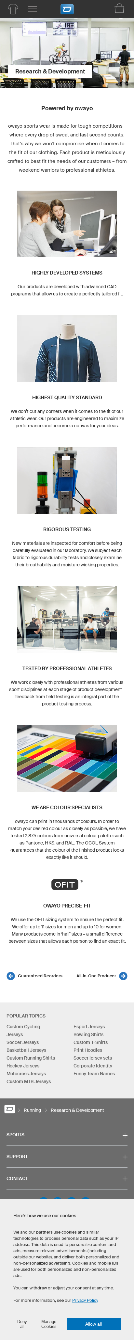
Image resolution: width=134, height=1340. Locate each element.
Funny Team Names (94, 1073)
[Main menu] (32, 9)
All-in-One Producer (96, 975)
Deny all (22, 1324)
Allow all (93, 1324)
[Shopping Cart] (119, 8)
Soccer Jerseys (23, 1042)
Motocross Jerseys (26, 1073)
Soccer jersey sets (93, 1058)
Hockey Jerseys (23, 1065)
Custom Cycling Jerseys (23, 1030)
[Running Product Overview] (13, 9)
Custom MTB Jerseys (29, 1081)
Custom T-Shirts (91, 1042)
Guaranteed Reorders (40, 975)
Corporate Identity (93, 1065)
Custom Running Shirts (31, 1058)
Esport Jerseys (89, 1026)
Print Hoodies (88, 1050)
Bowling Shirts (88, 1034)
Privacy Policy (85, 1300)
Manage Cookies (49, 1324)
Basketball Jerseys (26, 1050)
